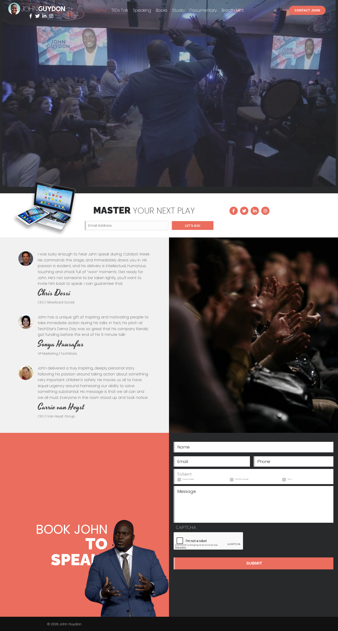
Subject (184, 474)
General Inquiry (188, 479)
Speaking (142, 10)
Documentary (203, 10)
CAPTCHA (186, 527)
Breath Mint (233, 10)
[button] (30, 16)
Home (100, 10)
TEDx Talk (119, 10)
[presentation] (208, 541)
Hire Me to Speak (242, 479)
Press (289, 479)
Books (161, 10)
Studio (178, 10)
